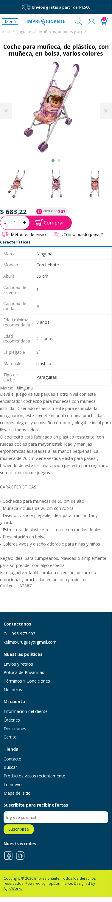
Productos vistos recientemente (34, 776)
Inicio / (8, 31)
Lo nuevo (13, 784)
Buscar (78, 21)
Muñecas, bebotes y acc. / (62, 31)
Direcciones (15, 728)
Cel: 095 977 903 (19, 634)
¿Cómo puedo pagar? (82, 234)
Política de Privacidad (24, 672)
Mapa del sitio (17, 793)
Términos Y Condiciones (27, 681)
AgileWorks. (13, 888)
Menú (10, 21)
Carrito (10, 737)
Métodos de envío (28, 234)
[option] (56, 184)
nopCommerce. (59, 883)
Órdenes (12, 720)
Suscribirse (18, 829)
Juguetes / (27, 31)
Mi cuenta (91, 21)
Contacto (12, 759)
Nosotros (13, 689)
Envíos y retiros (18, 664)
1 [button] (53, 160)
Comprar (54, 222)
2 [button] (58, 160)
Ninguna (25, 388)
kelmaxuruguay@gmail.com (30, 642)
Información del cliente (26, 711)
